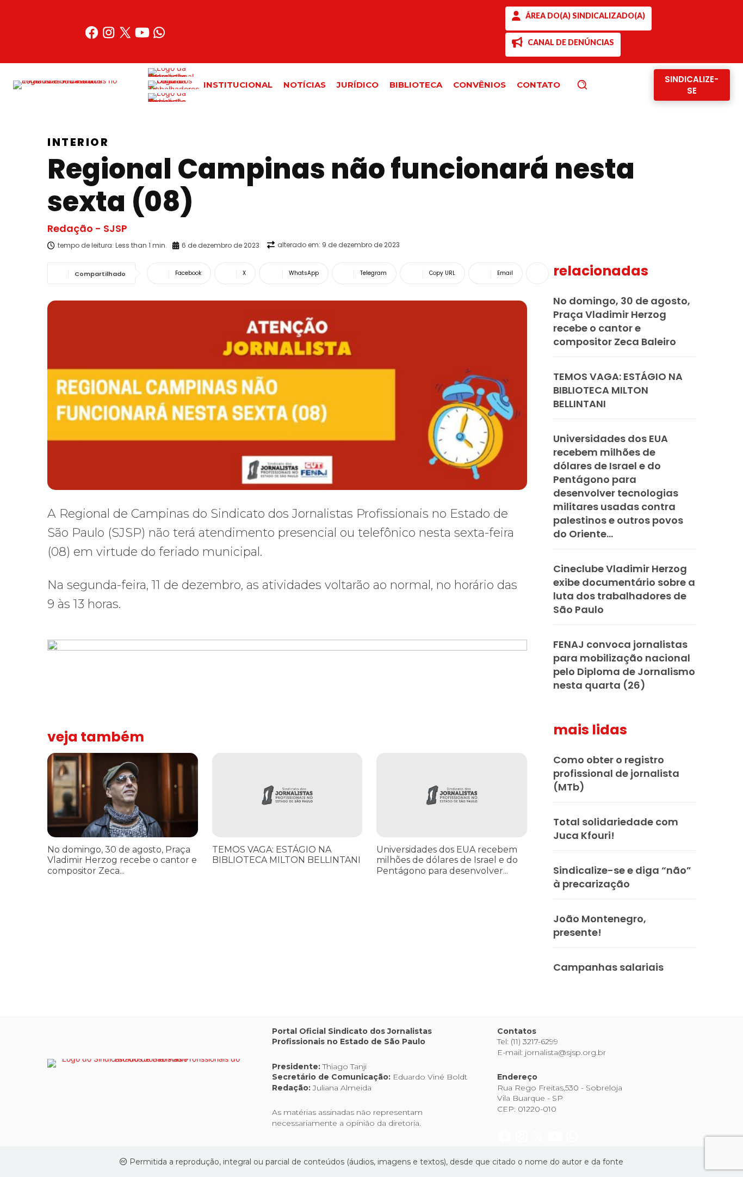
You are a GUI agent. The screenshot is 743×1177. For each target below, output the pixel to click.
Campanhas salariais (608, 967)
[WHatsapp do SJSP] (159, 36)
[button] (600, 84)
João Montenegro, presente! (599, 925)
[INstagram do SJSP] (109, 36)
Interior (78, 142)
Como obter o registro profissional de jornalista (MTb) (616, 773)
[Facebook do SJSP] (92, 36)
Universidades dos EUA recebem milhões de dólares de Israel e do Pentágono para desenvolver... (447, 859)
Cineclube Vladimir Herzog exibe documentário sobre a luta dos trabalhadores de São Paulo (624, 589)
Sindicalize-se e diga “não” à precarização (622, 877)
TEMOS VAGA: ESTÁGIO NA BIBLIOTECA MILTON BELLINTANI (286, 854)
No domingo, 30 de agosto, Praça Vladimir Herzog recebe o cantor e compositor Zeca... (122, 859)
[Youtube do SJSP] (143, 36)
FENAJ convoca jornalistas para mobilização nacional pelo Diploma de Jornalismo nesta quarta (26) (624, 664)
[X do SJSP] (126, 36)
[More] (537, 273)
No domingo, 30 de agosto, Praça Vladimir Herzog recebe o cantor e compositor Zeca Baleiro (621, 321)
